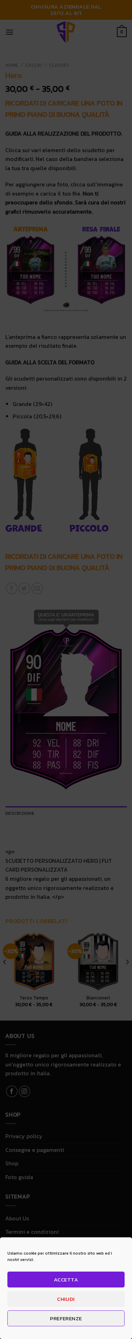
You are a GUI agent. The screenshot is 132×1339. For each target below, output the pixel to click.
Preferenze (66, 1318)
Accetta (66, 1279)
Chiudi (66, 1299)
